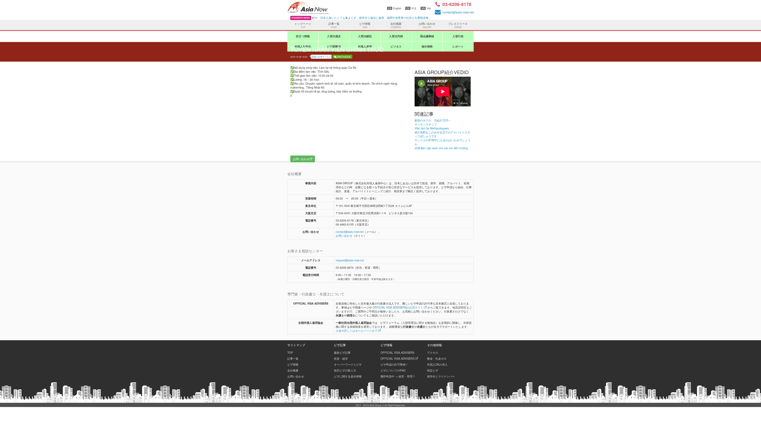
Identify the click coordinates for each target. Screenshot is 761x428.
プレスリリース (458, 25)
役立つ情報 (303, 36)
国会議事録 (427, 36)
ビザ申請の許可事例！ (394, 364)
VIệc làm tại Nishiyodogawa (432, 128)
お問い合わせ (427, 25)
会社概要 (396, 25)
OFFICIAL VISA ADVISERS (397, 352)
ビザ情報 (364, 25)
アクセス (432, 352)
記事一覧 (333, 25)
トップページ (302, 25)
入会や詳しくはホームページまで (357, 330)
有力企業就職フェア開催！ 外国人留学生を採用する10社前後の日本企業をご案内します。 (369, 18)
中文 (411, 8)
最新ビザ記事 (342, 352)
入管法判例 (396, 36)
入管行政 (458, 36)
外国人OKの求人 (437, 364)
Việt (426, 8)
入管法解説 (365, 36)
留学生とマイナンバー (441, 376)
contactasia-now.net (458, 12)
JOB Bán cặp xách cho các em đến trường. (441, 148)
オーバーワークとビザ (348, 364)
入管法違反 (334, 36)
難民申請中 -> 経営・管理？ (397, 376)
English (394, 8)
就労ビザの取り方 (345, 370)
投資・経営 (341, 358)
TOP (290, 352)
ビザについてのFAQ (392, 370)
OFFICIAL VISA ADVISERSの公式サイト (398, 307)
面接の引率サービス (321, 56)
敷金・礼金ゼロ (436, 358)
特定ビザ (432, 370)
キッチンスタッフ (426, 124)
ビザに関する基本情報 (348, 376)
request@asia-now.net (350, 260)
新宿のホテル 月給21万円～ (433, 120)
